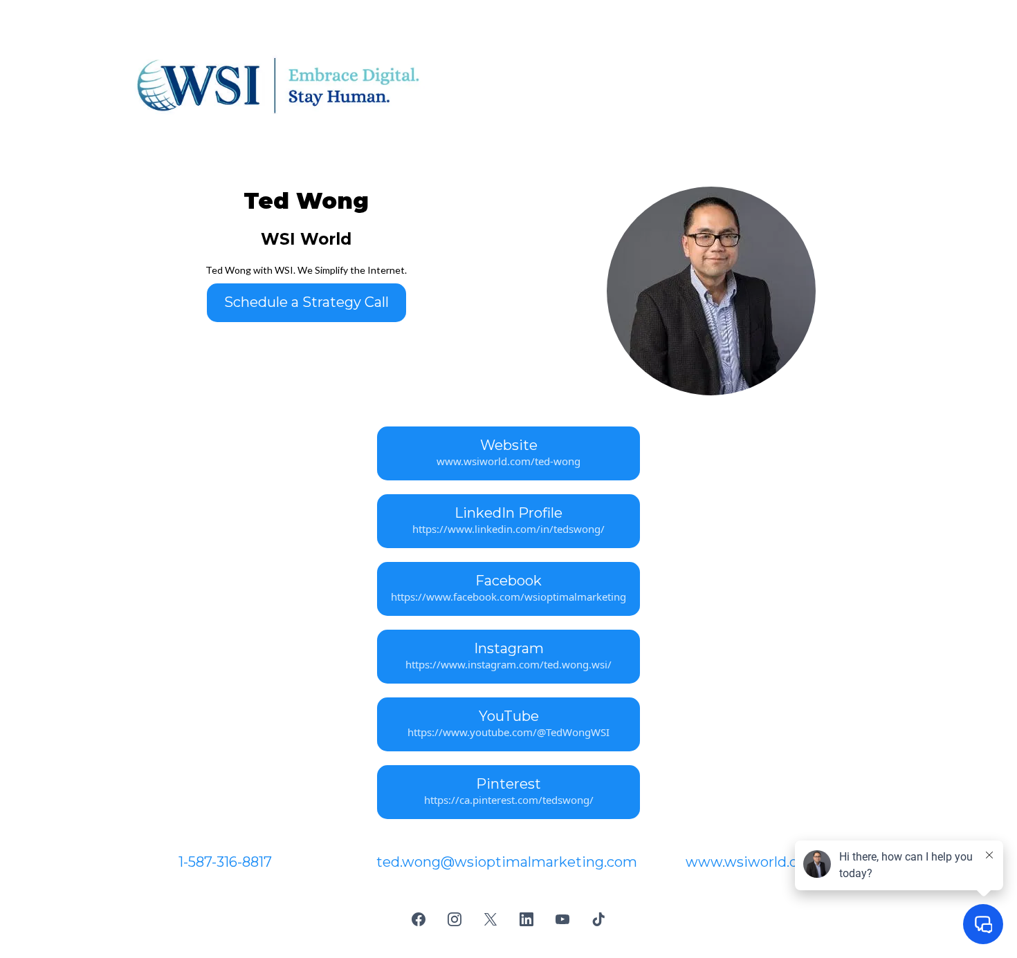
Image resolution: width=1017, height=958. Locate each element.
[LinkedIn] (526, 919)
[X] (490, 919)
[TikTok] (598, 919)
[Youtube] (562, 919)
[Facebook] (419, 919)
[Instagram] (455, 919)
